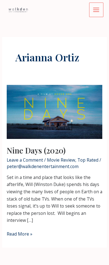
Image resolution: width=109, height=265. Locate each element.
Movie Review (61, 160)
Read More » (19, 234)
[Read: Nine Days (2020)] (54, 111)
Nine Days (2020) (36, 150)
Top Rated (87, 160)
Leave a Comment (25, 160)
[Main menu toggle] (96, 10)
